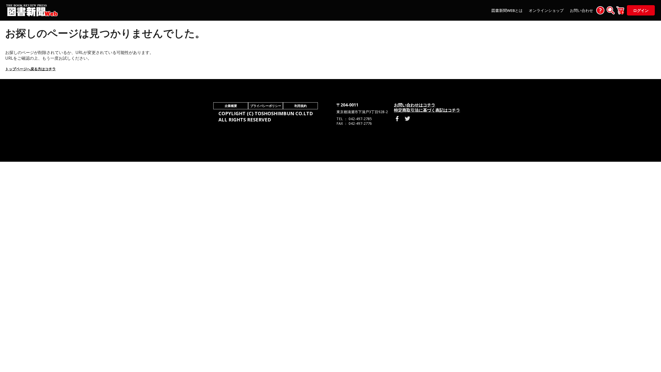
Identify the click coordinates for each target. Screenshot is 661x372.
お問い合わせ (581, 10)
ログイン (641, 10)
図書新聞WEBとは (507, 10)
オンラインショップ (546, 10)
